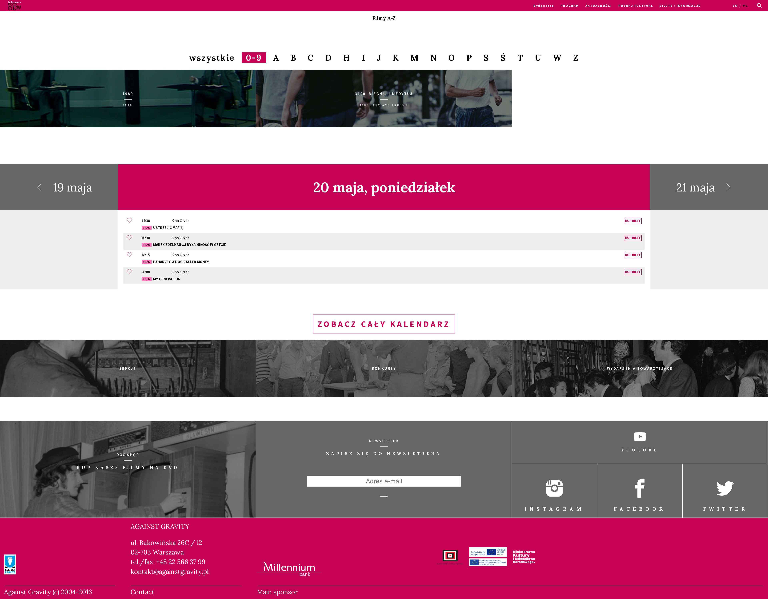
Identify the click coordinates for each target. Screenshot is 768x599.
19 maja (72, 187)
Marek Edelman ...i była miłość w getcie (184, 244)
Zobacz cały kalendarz (384, 324)
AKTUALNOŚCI (598, 6)
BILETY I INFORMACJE (680, 6)
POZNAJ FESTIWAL (635, 6)
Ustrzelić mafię (163, 227)
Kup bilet (633, 221)
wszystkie (212, 58)
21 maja (695, 187)
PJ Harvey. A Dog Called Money (176, 261)
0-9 (254, 58)
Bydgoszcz (543, 6)
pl (745, 6)
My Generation (161, 279)
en (735, 6)
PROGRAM (570, 6)
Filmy (146, 227)
